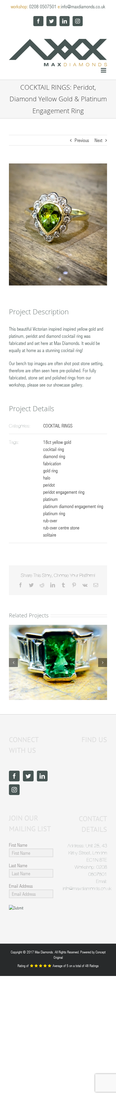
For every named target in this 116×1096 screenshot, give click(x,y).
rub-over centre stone (61, 527)
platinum (50, 499)
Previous (82, 140)
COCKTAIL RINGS (58, 425)
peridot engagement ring (63, 492)
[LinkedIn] (42, 776)
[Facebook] (14, 776)
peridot (49, 485)
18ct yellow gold (57, 442)
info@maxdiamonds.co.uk (83, 6)
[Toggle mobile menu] (104, 70)
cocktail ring (53, 449)
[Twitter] (28, 776)
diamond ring (54, 456)
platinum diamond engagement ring (73, 506)
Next (98, 140)
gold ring (50, 470)
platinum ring (54, 513)
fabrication (52, 463)
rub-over (50, 520)
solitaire (49, 534)
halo (46, 477)
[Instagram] (14, 789)
